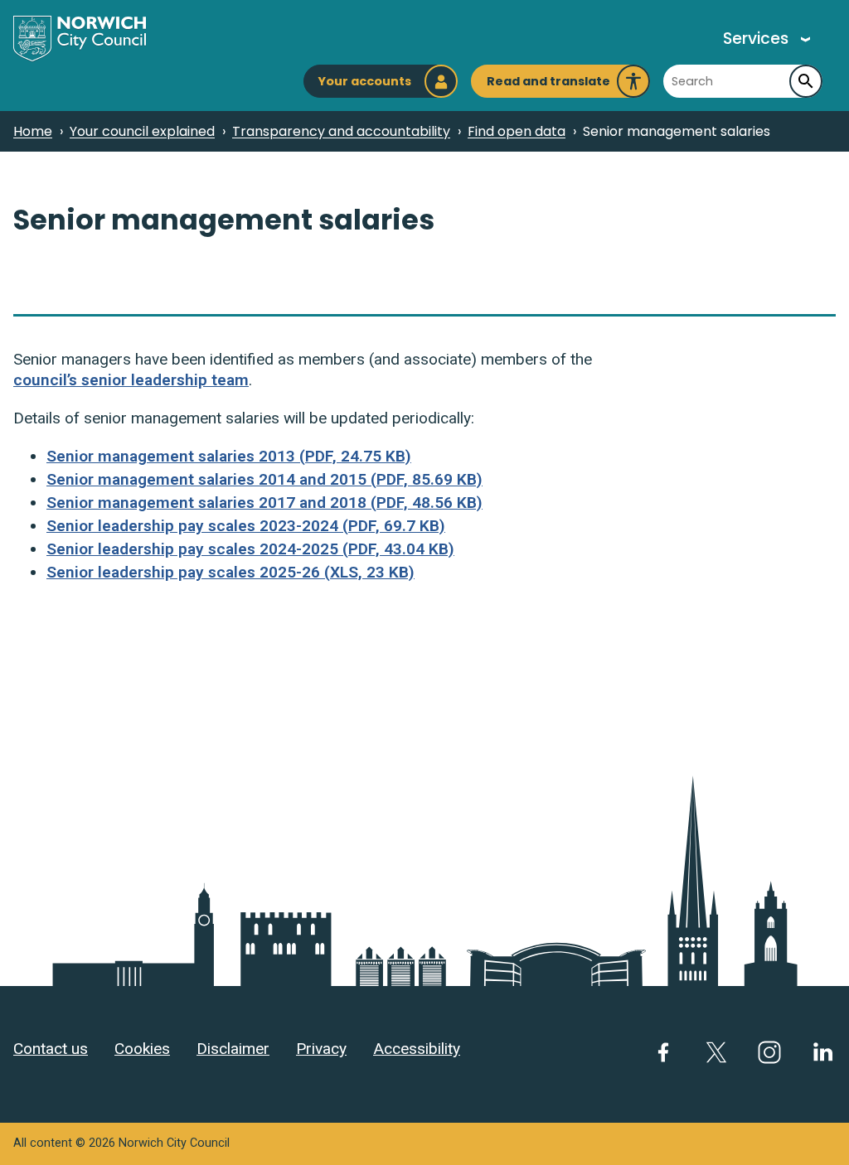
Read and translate (548, 85)
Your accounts (364, 81)
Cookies (142, 1048)
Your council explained (142, 131)
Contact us (50, 1048)
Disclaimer (232, 1048)
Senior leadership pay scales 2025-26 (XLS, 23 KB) (230, 572)
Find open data (516, 131)
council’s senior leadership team (131, 379)
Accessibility (416, 1048)
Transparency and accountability (341, 131)
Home (32, 131)
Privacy (321, 1048)
